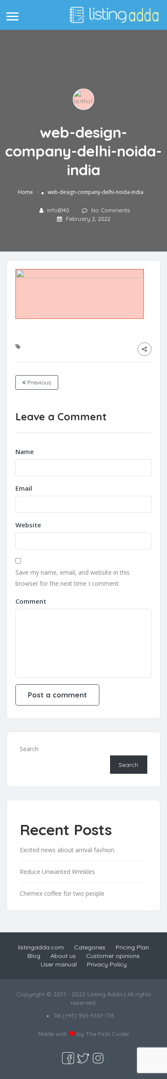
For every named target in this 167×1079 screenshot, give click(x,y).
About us (63, 956)
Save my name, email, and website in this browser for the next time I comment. (72, 577)
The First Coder (107, 1034)
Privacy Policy (107, 964)
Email (23, 488)
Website (28, 525)
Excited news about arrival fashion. (68, 850)
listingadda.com (41, 947)
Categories (89, 947)
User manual (59, 964)
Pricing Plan (132, 947)
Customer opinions (113, 956)
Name (24, 451)
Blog (33, 956)
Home (25, 192)
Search (29, 749)
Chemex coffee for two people (62, 893)
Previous (38, 382)
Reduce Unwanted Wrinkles (57, 872)
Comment (30, 601)
